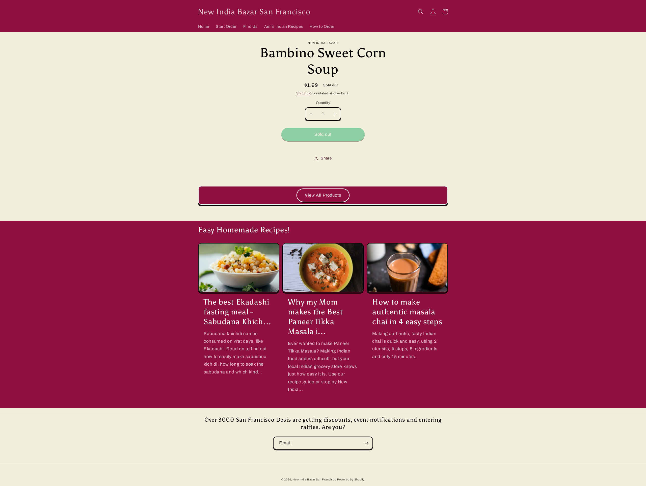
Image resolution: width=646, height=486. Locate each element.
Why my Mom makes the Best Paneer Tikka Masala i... (315, 316)
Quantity (323, 103)
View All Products (323, 195)
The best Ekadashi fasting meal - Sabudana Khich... (237, 311)
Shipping (303, 93)
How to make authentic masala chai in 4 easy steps (407, 311)
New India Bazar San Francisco (314, 479)
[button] (421, 12)
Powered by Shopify (351, 479)
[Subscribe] (366, 443)
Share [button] (326, 158)
